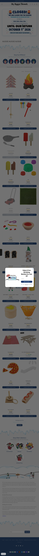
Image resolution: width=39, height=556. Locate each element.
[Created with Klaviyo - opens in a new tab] (19, 287)
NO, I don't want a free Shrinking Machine (26, 284)
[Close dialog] (32, 268)
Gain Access (27, 281)
